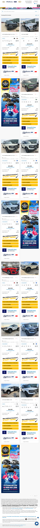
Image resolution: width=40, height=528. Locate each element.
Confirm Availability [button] (7, 60)
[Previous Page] (30, 496)
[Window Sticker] (18, 40)
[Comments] (16, 40)
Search (36, 11)
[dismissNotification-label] (38, 517)
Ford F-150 (12, 508)
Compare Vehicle (6, 75)
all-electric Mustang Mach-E (29, 508)
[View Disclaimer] (11, 41)
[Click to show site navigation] (38, 6)
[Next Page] (32, 496)
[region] (10, 48)
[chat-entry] (37, 523)
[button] (19, 25)
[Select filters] (36, 15)
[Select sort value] (38, 15)
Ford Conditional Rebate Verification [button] (10, 57)
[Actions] (18, 34)
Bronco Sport (16, 508)
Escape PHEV (21, 508)
